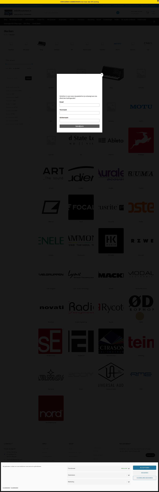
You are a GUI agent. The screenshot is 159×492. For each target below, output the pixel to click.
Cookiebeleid (6, 487)
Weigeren (144, 473)
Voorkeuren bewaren (145, 478)
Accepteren (144, 468)
